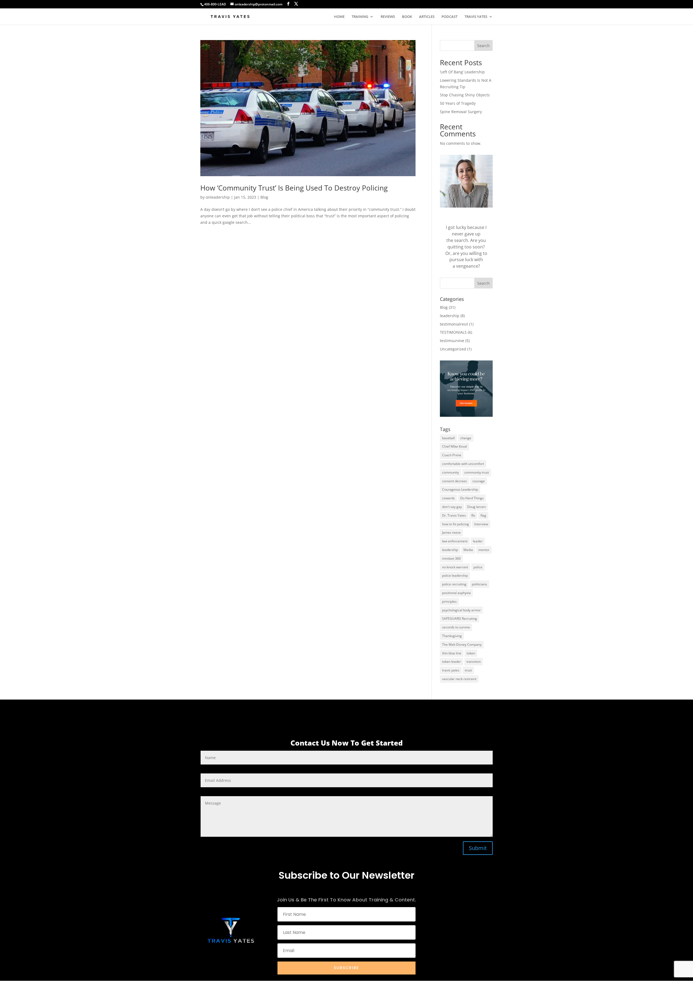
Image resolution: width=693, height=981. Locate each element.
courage (478, 481)
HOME (339, 17)
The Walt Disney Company (462, 644)
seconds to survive (456, 627)
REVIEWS (388, 17)
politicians (479, 584)
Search (483, 45)
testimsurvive (452, 340)
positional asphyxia (456, 592)
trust (468, 670)
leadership (449, 315)
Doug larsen (476, 506)
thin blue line (451, 653)
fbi (473, 515)
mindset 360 (451, 558)
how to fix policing (455, 524)
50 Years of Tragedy (458, 103)
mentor (483, 549)
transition (473, 661)
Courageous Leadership (460, 489)
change (465, 438)
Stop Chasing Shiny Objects (465, 94)
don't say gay (452, 506)
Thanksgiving (452, 636)
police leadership (455, 575)
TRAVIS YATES (476, 17)
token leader (451, 661)
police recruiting (454, 584)
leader (478, 541)
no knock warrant (455, 567)
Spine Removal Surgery (461, 111)
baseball (448, 438)
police (477, 567)
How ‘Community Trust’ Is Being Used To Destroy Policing (294, 188)
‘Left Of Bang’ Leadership (462, 71)
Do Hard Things (472, 498)
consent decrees (454, 481)
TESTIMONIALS (453, 332)
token (471, 653)
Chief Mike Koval (454, 446)
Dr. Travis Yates (454, 515)
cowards (448, 498)
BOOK (407, 17)
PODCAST (449, 17)
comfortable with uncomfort (463, 463)
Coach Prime (451, 455)
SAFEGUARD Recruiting (459, 618)
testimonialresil (454, 324)
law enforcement (455, 541)
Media (468, 549)
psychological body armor (461, 610)
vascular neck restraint (459, 679)
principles (449, 601)
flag (483, 515)
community (450, 472)
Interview (481, 524)
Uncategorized (453, 349)
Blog (264, 197)
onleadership (218, 197)
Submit (478, 848)
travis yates (450, 670)
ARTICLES (426, 17)
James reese (451, 532)
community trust (476, 472)
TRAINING (360, 17)
